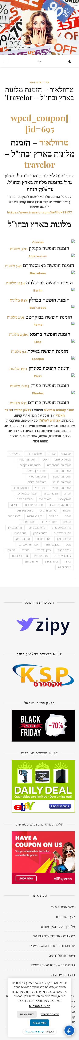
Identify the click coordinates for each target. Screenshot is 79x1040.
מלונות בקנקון (64, 539)
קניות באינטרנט (63, 556)
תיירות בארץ (51, 561)
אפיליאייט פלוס (63, 459)
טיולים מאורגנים (24, 510)
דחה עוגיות (27, 1014)
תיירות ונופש (40, 82)
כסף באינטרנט (35, 516)
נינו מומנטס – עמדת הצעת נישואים (53, 965)
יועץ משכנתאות (65, 917)
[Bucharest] (39, 307)
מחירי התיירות (49, 522)
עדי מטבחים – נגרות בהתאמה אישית (52, 946)
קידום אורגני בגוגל (34, 1031)
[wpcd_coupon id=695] (39, 123)
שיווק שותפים (41, 556)
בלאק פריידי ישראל (63, 907)
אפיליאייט (15, 454)
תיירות (67, 561)
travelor (39, 164)
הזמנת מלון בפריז (37, 476)
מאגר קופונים (65, 410)
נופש (68, 544)
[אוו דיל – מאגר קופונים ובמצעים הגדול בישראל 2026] (40, 27)
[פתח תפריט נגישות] (69, 1030)
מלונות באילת (28, 522)
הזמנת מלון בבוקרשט (30, 465)
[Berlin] (39, 290)
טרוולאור (54, 142)
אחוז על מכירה (34, 454)
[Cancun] (39, 242)
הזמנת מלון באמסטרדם (59, 465)
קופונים (11, 550)
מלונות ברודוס (43, 539)
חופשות (67, 510)
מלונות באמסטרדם (61, 527)
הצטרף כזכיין (64, 499)
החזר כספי (40, 488)
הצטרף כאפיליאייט (27, 493)
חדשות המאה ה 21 (63, 975)
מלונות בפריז (20, 533)
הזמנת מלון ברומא (62, 488)
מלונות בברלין (15, 527)
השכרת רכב (45, 499)
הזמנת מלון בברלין (62, 471)
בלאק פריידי (22, 410)
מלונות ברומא (23, 539)
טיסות (68, 516)
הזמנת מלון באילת (27, 459)
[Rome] (39, 324)
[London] (39, 358)
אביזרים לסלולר (49, 420)
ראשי (72, 1001)
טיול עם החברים (48, 510)
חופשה (15, 505)
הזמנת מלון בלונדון (61, 476)
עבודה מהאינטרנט (28, 544)
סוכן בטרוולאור (51, 544)
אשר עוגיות (39, 1022)
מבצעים (49, 410)
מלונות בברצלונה (62, 533)
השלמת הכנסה (25, 499)
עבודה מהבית (64, 550)
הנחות (67, 493)
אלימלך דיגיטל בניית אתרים (58, 926)
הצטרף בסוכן (51, 493)
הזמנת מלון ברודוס (37, 482)
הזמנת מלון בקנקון (62, 482)
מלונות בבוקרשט (36, 527)
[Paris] (39, 376)
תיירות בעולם (32, 561)
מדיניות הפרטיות (39, 1006)
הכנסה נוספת (21, 488)
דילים (45, 459)
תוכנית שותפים (20, 556)
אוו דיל (51, 454)
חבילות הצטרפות (34, 505)
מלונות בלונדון (40, 533)
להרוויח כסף (14, 516)
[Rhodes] (39, 393)
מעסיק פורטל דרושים (62, 955)
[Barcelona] (39, 273)
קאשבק (25, 550)
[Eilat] (39, 341)
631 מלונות (18, 402)
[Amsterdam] (39, 256)
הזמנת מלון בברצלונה (35, 471)
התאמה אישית (50, 1014)
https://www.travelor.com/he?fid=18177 (39, 212)
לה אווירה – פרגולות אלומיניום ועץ (54, 936)
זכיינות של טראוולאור (60, 505)
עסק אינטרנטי (43, 550)
